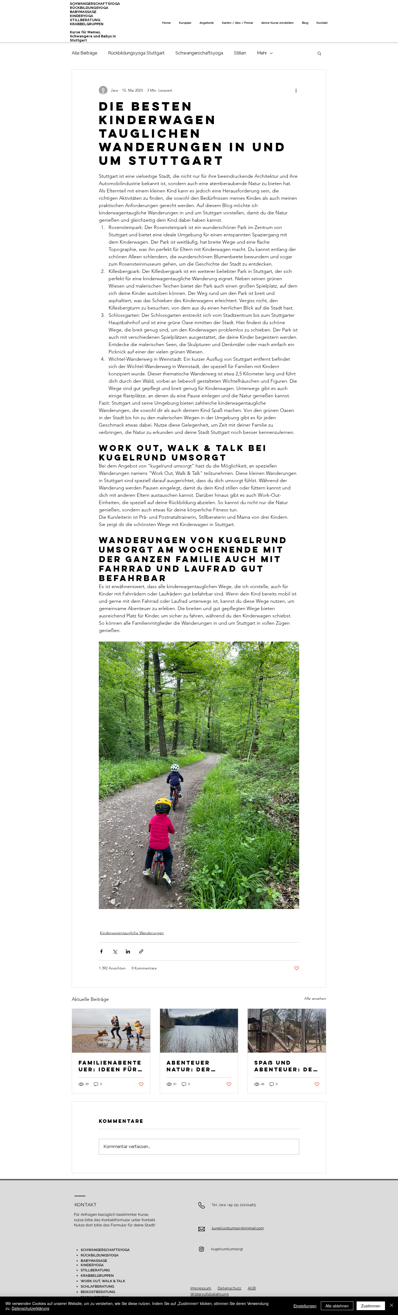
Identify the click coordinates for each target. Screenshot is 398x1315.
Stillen (240, 53)
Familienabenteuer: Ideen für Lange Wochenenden (110, 1066)
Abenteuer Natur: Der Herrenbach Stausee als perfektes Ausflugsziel (194, 1066)
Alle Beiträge (84, 53)
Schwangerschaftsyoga (199, 53)
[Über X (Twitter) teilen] (114, 951)
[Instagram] (201, 1249)
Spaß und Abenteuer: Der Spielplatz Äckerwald (286, 1066)
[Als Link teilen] (141, 951)
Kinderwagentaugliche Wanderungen (132, 932)
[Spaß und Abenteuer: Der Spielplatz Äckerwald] (287, 1031)
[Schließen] (391, 1306)
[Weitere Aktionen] (296, 90)
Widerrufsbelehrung (209, 1294)
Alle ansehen (315, 998)
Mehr (262, 53)
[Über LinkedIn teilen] (128, 951)
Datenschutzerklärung (30, 1308)
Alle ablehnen (337, 1305)
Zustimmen (370, 1305)
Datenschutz (230, 1288)
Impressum (200, 1288)
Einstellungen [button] (305, 1305)
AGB (252, 1288)
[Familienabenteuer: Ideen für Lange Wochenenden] (111, 1031)
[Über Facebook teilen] (101, 951)
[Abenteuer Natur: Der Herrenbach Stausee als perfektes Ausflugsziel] (199, 1031)
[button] (319, 53)
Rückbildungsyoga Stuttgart (136, 53)
